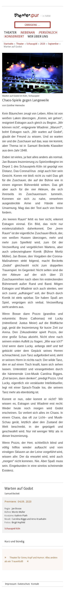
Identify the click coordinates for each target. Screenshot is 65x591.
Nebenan (28, 32)
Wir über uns (38, 36)
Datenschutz (24, 584)
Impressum (10, 584)
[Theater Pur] (32, 15)
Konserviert (14, 36)
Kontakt (35, 584)
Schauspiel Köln (12, 528)
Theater (10, 32)
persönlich (48, 32)
